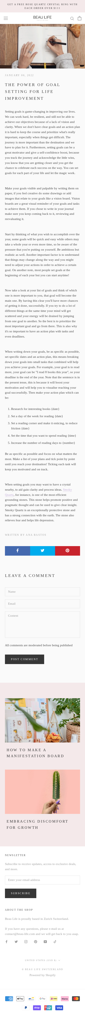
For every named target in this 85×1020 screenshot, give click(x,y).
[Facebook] (6, 941)
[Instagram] (25, 941)
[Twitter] (16, 941)
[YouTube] (45, 941)
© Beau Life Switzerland (42, 969)
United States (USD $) (41, 960)
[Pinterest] (35, 941)
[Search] (72, 18)
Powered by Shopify (43, 975)
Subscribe (20, 893)
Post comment (24, 659)
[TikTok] (55, 941)
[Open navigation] (6, 18)
